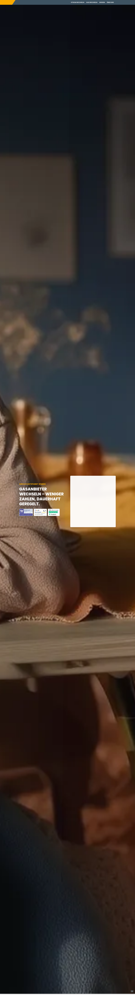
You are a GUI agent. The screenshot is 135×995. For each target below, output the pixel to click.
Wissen (102, 2)
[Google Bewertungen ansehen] (40, 512)
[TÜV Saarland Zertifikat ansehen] (26, 512)
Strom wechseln (77, 2)
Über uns (110, 2)
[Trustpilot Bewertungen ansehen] (54, 512)
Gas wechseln (91, 2)
